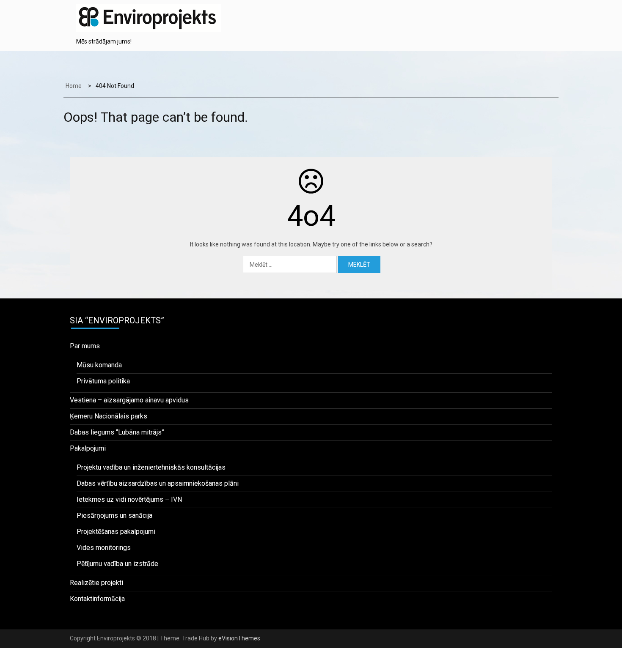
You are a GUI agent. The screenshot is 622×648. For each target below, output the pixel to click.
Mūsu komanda (99, 365)
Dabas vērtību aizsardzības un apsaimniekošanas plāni (158, 483)
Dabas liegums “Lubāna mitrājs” (117, 432)
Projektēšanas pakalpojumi (116, 532)
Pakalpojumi (88, 448)
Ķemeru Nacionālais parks (108, 416)
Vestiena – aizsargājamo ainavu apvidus (129, 400)
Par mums (85, 346)
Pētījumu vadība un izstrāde (117, 564)
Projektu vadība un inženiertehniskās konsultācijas (151, 467)
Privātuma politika (103, 381)
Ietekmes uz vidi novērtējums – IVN (129, 499)
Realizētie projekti (96, 583)
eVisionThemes (239, 638)
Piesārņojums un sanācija (114, 515)
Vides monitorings (104, 548)
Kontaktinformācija (97, 599)
